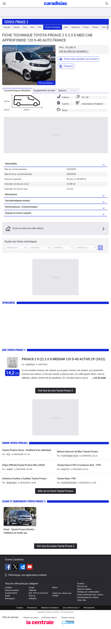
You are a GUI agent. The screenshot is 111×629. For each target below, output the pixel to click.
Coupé (31, 587)
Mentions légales (84, 589)
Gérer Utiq (81, 600)
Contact (19, 608)
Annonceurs (32, 608)
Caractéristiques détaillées (17, 90)
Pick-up (32, 596)
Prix (39, 27)
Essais (17, 27)
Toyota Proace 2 (16, 21)
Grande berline (11, 593)
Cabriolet (32, 590)
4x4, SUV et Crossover (38, 593)
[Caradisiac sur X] (15, 567)
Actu (32, 27)
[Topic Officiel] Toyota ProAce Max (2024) (23, 465)
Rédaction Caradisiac (50, 608)
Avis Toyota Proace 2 (13, 350)
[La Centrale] (40, 625)
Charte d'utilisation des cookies (90, 595)
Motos (55, 587)
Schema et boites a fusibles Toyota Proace (24, 478)
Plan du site (82, 586)
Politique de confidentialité (88, 592)
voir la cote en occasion (73, 51)
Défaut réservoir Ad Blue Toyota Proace (77, 451)
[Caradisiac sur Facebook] (8, 567)
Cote (66, 27)
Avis (25, 27)
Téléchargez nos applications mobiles (27, 575)
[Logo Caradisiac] (55, 6)
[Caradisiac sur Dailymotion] (23, 567)
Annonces (75, 27)
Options (62, 90)
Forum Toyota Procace (15, 443)
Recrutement (89, 608)
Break (7, 596)
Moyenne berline (12, 590)
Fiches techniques (52, 27)
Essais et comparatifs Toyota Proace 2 (24, 501)
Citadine (8, 587)
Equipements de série (44, 90)
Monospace (10, 598)
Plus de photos (46, 83)
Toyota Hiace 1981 (66, 478)
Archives (81, 583)
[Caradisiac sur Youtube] (30, 567)
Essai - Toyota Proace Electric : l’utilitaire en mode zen (19, 531)
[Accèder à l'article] (20, 516)
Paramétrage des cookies (88, 597)
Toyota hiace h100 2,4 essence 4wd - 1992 (79, 465)
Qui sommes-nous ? (71, 608)
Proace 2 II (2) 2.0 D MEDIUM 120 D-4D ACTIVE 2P (63, 359)
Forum (86, 27)
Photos (95, 27)
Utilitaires (33, 598)
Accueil (7, 27)
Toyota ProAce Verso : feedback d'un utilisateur (26, 450)
